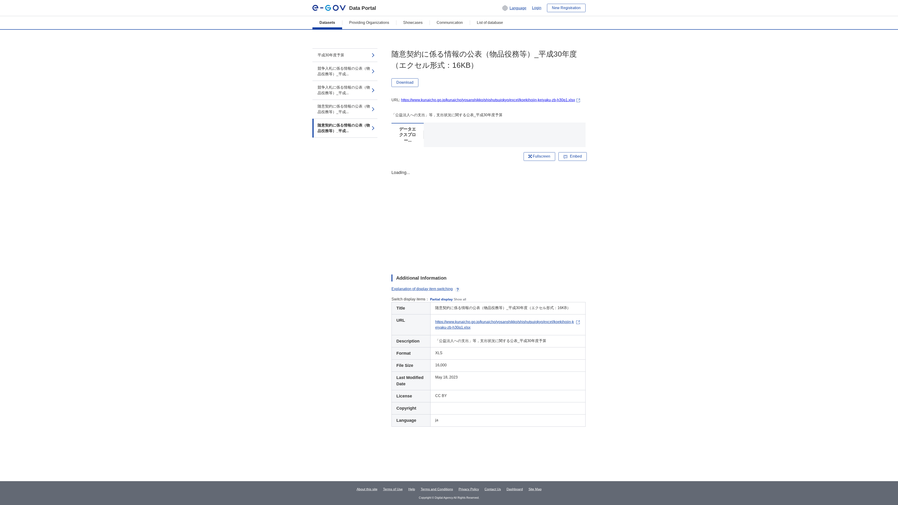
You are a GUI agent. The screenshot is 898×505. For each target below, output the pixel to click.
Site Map (535, 489)
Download (404, 82)
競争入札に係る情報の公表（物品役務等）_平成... (344, 71)
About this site (367, 489)
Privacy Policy (469, 489)
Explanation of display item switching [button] (422, 289)
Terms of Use (393, 489)
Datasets (327, 23)
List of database (490, 23)
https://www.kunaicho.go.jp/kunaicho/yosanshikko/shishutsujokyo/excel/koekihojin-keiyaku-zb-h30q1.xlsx (488, 100)
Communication (450, 23)
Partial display (441, 299)
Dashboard (515, 489)
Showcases (413, 23)
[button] (514, 8)
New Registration (566, 8)
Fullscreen (541, 156)
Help (411, 489)
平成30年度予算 (331, 55)
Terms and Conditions (437, 489)
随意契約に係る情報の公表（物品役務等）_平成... (344, 109)
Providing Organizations (369, 23)
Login (536, 8)
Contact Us (493, 489)
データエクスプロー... (407, 135)
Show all (460, 299)
